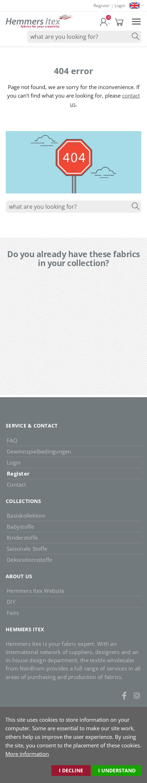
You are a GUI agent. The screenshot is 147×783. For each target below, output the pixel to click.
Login (120, 5)
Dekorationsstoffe (29, 559)
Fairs (13, 612)
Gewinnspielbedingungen (39, 451)
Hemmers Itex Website (35, 590)
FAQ (12, 440)
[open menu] (136, 21)
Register (101, 5)
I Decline (71, 770)
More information (27, 753)
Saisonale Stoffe (27, 548)
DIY (11, 601)
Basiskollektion (26, 515)
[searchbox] (84, 37)
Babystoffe (20, 526)
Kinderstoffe (22, 537)
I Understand (117, 770)
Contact (16, 484)
